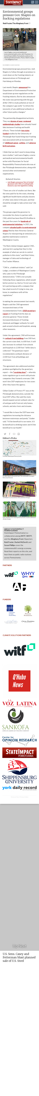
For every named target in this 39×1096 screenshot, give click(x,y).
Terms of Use (15, 797)
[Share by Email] (14, 434)
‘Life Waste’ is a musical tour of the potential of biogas (16, 497)
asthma (22, 143)
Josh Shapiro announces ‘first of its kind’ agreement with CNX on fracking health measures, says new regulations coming (21, 183)
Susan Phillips (9, 545)
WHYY (29, 536)
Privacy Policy (24, 797)
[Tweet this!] (5, 434)
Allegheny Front (17, 539)
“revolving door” (20, 372)
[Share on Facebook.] (9, 434)
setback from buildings (14, 338)
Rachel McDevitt (21, 542)
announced (23, 87)
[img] (19, 447)
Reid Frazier (9, 542)
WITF (23, 536)
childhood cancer (11, 143)
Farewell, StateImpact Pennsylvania (12, 456)
